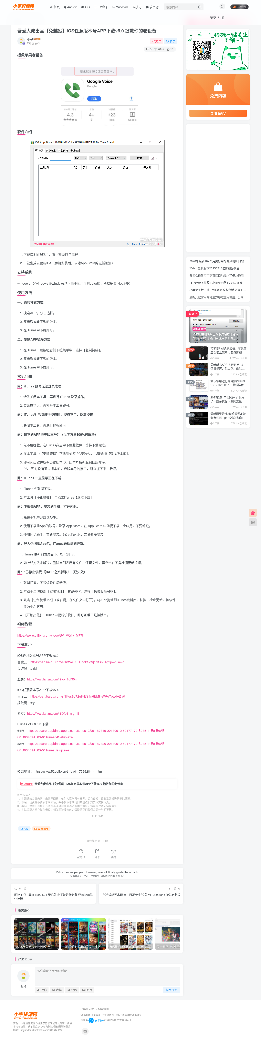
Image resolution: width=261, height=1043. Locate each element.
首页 (56, 7)
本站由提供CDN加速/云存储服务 (106, 1020)
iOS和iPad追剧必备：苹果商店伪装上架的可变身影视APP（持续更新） (228, 352)
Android (71, 7)
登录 (213, 17)
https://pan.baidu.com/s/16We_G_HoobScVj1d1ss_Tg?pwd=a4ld (77, 662)
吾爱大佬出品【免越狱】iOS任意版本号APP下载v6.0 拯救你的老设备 (86, 30)
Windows (121, 7)
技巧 (138, 7)
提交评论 (171, 990)
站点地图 (103, 1009)
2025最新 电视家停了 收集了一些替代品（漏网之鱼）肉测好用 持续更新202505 (227, 401)
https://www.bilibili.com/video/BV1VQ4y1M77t (50, 635)
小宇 (30, 39)
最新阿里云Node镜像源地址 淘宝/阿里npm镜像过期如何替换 (228, 417)
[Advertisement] (218, 188)
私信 (172, 41)
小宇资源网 (108, 1014)
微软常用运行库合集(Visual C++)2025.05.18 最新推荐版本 (228, 385)
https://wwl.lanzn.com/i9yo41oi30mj (52, 679)
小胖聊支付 (87, 1009)
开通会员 (241, 7)
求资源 (154, 7)
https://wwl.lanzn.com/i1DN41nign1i (53, 713)
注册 (221, 17)
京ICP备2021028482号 (128, 1014)
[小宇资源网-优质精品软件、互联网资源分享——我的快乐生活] (24, 6)
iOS (87, 7)
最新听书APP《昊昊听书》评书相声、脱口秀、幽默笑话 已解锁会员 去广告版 (227, 369)
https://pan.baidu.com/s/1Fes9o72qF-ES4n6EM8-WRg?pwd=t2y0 (77, 696)
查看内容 (220, 113)
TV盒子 (102, 7)
